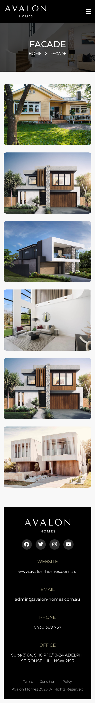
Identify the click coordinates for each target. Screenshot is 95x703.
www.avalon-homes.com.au (47, 571)
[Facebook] (27, 544)
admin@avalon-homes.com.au (47, 599)
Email (48, 589)
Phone (47, 617)
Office (47, 645)
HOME (35, 53)
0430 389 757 (47, 627)
